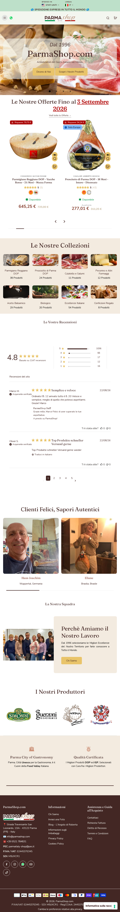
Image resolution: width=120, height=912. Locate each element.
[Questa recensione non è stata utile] (107, 428)
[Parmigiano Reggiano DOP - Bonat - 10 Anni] (86, 145)
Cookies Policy (56, 843)
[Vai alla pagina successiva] (76, 481)
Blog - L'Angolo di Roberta (63, 824)
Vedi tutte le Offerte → (60, 115)
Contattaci (92, 817)
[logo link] (18, 714)
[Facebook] (6, 864)
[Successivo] (64, 221)
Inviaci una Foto (56, 819)
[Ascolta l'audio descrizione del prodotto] (55, 155)
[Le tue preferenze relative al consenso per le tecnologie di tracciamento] (115, 906)
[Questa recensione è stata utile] (101, 428)
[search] (107, 18)
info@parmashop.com (18, 836)
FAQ (89, 838)
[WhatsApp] (11, 18)
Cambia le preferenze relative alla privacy (60, 909)
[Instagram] (14, 864)
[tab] (49, 91)
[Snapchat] (22, 864)
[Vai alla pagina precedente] (44, 481)
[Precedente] (55, 221)
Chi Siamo (53, 814)
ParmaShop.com (64, 901)
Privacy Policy (55, 838)
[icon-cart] (115, 18)
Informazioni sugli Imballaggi (57, 831)
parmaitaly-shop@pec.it (21, 846)
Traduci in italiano (43, 454)
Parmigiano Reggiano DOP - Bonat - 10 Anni (86, 180)
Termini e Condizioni (97, 833)
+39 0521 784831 (16, 841)
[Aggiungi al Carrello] (55, 166)
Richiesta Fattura (96, 823)
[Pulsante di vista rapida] (55, 158)
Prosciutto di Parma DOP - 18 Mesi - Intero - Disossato (33, 180)
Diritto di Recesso (97, 828)
